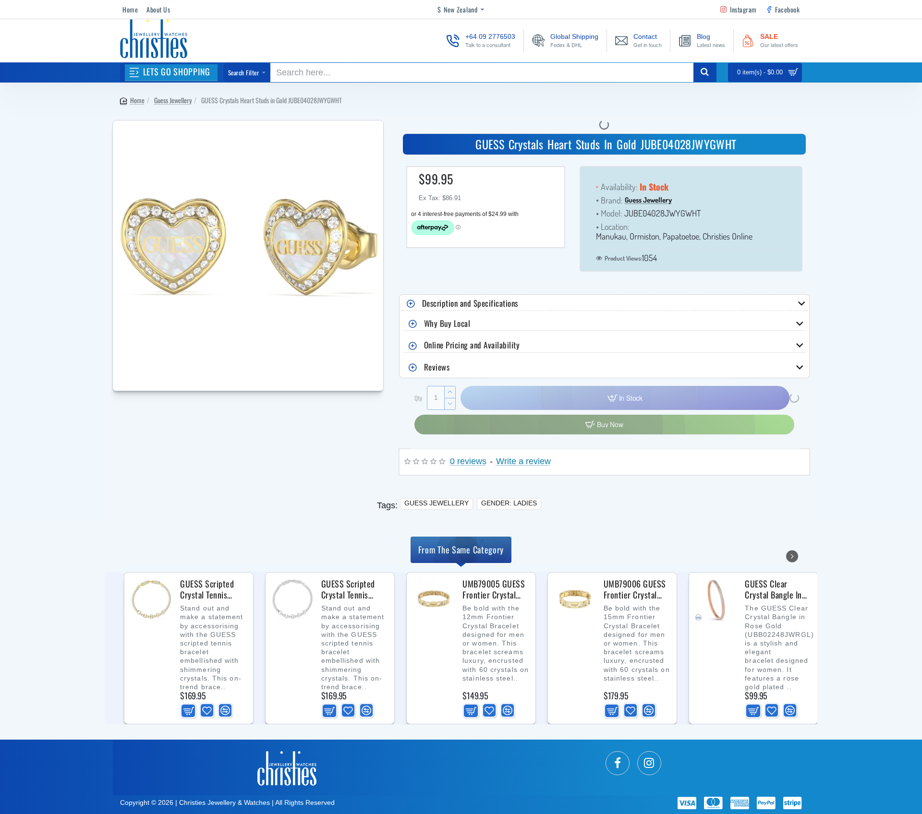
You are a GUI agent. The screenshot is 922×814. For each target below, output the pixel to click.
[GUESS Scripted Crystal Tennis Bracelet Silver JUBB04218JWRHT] (292, 599)
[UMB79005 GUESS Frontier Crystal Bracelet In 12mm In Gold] (434, 599)
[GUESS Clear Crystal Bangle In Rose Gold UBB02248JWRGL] (716, 599)
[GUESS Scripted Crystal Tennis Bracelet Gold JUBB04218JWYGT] (151, 599)
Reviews (437, 367)
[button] (188, 710)
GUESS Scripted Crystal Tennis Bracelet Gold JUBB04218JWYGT (210, 589)
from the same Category (461, 549)
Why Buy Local (447, 323)
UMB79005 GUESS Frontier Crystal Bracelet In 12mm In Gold (493, 589)
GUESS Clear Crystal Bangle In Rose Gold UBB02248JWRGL (774, 589)
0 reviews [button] (468, 461)
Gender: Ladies (509, 503)
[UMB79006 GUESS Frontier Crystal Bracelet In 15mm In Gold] (575, 599)
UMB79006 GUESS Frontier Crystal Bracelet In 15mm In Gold (635, 589)
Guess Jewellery (173, 100)
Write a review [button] (523, 461)
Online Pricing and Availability (472, 345)
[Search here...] (704, 72)
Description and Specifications (470, 303)
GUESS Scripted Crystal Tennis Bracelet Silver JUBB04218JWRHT (351, 589)
